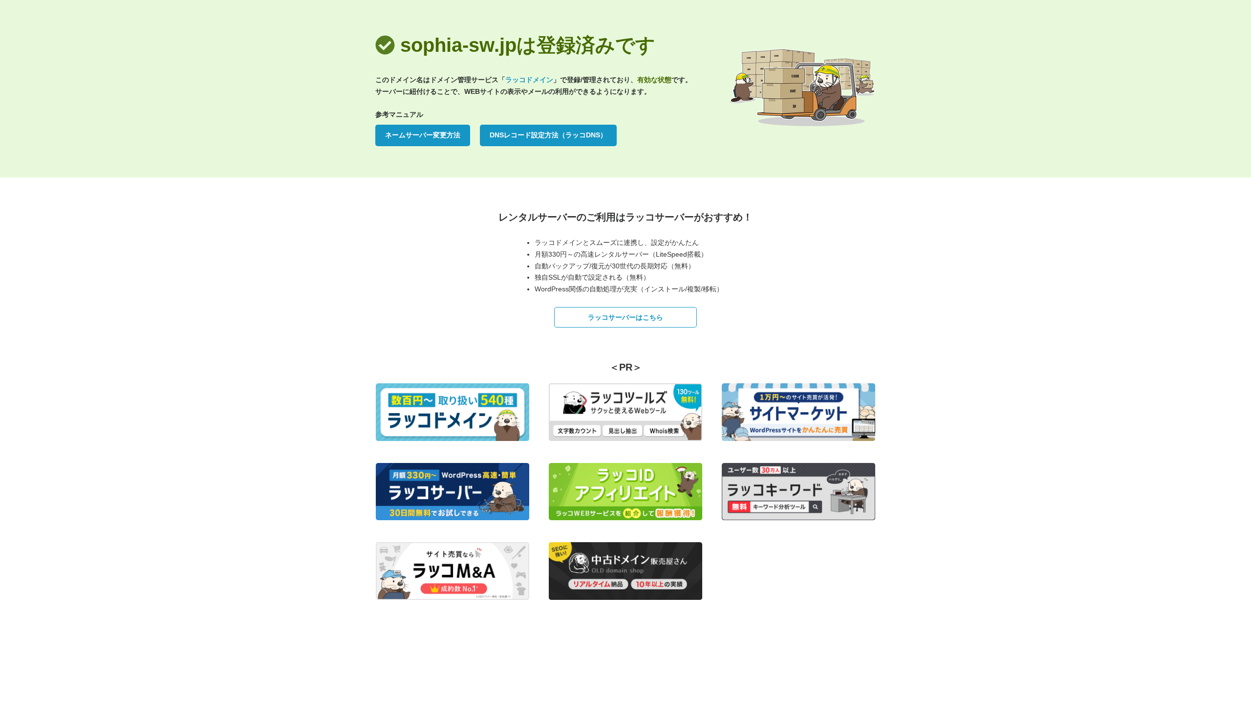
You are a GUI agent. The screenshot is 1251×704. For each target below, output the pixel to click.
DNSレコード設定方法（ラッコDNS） (548, 135)
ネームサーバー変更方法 (422, 135)
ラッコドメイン (529, 80)
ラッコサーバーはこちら (625, 317)
